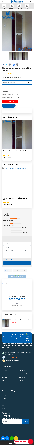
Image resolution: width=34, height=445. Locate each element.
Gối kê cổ (27, 8)
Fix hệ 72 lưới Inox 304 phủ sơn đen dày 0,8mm (15, 199)
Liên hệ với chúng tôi (17, 309)
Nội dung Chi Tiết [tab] (8, 106)
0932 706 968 (17, 299)
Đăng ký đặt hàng (9, 101)
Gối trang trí (11, 8)
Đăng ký (25, 421)
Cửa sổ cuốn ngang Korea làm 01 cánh (19, 319)
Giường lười (4, 8)
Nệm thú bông (19, 8)
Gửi (17, 263)
